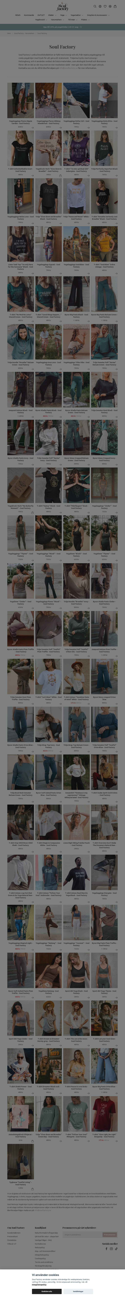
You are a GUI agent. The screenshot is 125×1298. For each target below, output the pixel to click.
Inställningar (78, 1291)
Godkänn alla (47, 1291)
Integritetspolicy (39, 1284)
